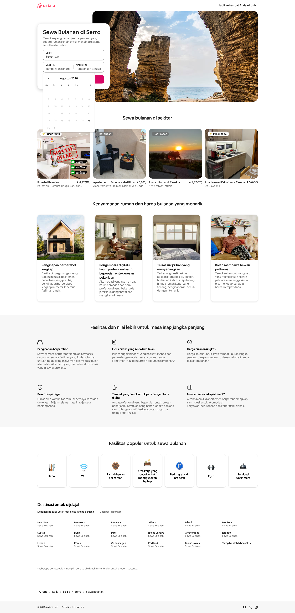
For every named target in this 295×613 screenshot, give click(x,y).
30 (48, 127)
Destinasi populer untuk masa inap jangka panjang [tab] (65, 511)
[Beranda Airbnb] (46, 5)
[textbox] (58, 69)
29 (89, 120)
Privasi (65, 607)
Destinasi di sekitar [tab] (110, 511)
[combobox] (73, 57)
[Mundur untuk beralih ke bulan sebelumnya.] (49, 78)
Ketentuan (78, 607)
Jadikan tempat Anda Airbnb (237, 5)
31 (55, 127)
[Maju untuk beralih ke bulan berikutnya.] (89, 78)
